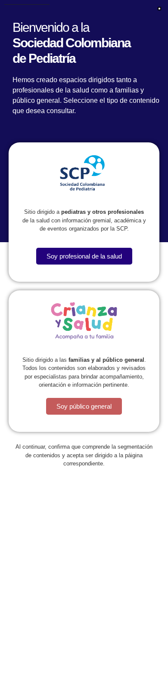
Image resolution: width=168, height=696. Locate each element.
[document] (84, 348)
